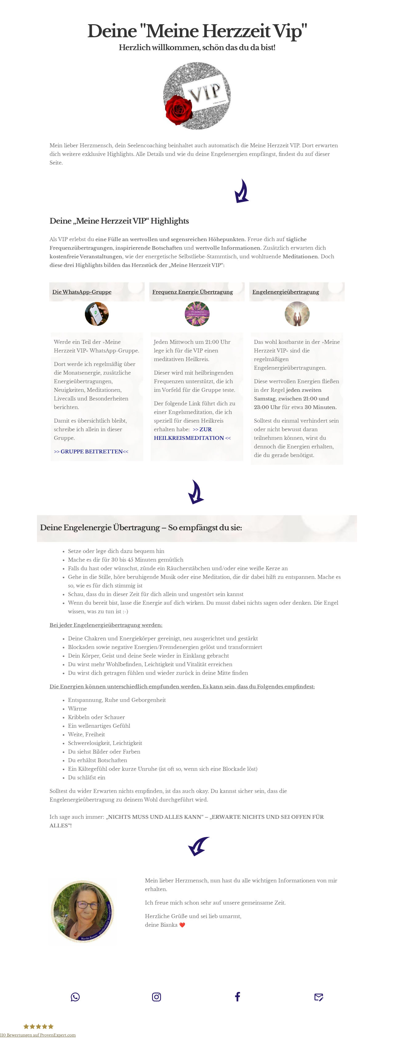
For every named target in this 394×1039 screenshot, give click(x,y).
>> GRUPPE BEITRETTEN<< (91, 451)
